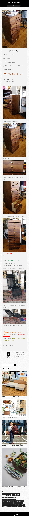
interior (3, 494)
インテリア (13, 494)
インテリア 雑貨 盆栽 (19, 501)
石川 (16, 504)
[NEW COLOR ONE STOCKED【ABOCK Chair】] (14, 432)
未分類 (17, 358)
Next (6, 47)
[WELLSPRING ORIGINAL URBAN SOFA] (14, 383)
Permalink (17, 356)
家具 (13, 504)
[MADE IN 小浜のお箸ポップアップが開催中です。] (14, 466)
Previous (4, 47)
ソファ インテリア (18, 502)
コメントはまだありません (20, 354)
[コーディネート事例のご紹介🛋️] (14, 407)
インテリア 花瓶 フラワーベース (8, 499)
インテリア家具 (5, 502)
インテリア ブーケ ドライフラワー (9, 497)
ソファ (11, 502)
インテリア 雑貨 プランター (8, 501)
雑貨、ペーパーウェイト (21, 506)
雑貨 (3, 506)
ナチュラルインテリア (6, 504)
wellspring (22, 352)
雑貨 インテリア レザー (11, 506)
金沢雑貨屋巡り (22, 504)
